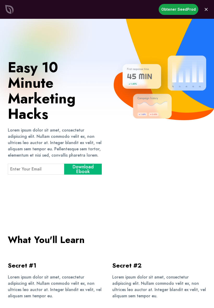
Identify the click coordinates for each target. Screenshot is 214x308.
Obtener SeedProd (178, 9)
